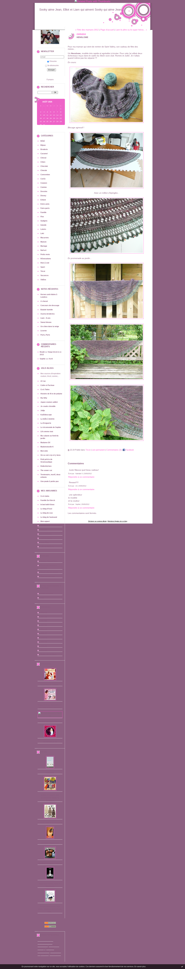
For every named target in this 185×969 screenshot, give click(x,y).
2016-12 (43, 629)
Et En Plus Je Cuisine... (50, 685)
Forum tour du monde (49, 572)
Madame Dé (45, 443)
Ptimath (43, 530)
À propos (50, 80)
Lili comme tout (46, 432)
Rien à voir (44, 263)
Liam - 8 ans (45, 318)
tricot (50, 948)
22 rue (43, 381)
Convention (45, 175)
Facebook (129, 450)
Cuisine (43, 187)
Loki (42, 233)
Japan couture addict (49, 402)
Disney (43, 196)
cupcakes (43, 954)
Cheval (43, 158)
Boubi (42, 352)
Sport (42, 267)
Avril (51, 359)
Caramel (44, 154)
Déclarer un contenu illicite (97, 521)
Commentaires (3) (113, 450)
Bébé (42, 141)
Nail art (43, 250)
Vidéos (43, 280)
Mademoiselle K (47, 447)
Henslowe (82, 37)
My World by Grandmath (50, 526)
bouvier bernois (45, 940)
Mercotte (44, 451)
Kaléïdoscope (46, 415)
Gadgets (43, 221)
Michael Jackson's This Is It (50, 721)
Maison (43, 242)
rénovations (45, 942)
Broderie (44, 149)
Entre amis (44, 204)
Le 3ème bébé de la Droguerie (50, 823)
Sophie (42, 359)
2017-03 (43, 617)
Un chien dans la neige (49, 326)
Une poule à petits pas (49, 481)
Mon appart (45, 521)
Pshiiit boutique (46, 594)
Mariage (43, 246)
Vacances (44, 275)
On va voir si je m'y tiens (50, 455)
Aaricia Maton (46, 538)
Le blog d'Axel (46, 509)
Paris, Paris (45, 335)
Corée (43, 179)
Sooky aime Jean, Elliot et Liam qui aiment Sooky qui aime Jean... (81, 9)
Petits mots (45, 254)
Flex (42, 217)
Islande (43, 225)
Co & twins (44, 496)
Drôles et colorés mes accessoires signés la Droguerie (50, 797)
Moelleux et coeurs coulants (50, 863)
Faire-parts (45, 208)
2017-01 (43, 625)
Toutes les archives (48, 655)
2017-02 (43, 621)
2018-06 (43, 613)
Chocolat (44, 166)
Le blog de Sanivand (48, 517)
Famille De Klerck (47, 500)
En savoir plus (140, 967)
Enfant (43, 200)
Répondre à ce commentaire (81, 477)
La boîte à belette (47, 419)
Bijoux (43, 145)
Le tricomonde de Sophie (50, 427)
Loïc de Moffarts (47, 547)
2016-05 (43, 646)
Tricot (42, 271)
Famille (43, 212)
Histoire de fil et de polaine (51, 394)
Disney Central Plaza (49, 561)
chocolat (42, 945)
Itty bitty (43, 398)
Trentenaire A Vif (50, 742)
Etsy (42, 598)
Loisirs (43, 229)
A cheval (44, 301)
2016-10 (43, 638)
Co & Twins (45, 389)
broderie (54, 945)
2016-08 (43, 642)
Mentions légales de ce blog (117, 521)
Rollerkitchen (45, 466)
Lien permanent (98, 450)
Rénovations (45, 259)
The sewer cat (46, 470)
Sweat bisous (45, 322)
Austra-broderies (47, 314)
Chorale (43, 170)
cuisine (55, 951)
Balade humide (46, 310)
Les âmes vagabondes (50, 843)
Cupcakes (50, 773)
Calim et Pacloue (47, 385)
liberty (41, 948)
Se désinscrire (53, 65)
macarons (55, 954)
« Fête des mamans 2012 (87, 30)
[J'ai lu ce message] (182, 966)
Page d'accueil (107, 30)
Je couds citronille (48, 406)
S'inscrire (53, 61)
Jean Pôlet (44, 542)
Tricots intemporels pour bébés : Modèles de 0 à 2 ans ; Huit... (50, 909)
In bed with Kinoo (47, 505)
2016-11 (43, 634)
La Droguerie (45, 423)
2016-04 (43, 650)
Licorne (43, 331)
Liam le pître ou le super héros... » (131, 30)
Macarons (44, 238)
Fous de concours (47, 576)
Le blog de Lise (46, 513)
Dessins (43, 191)
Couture (43, 183)
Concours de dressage (49, 305)
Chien (42, 162)
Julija (42, 411)
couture (43, 951)
